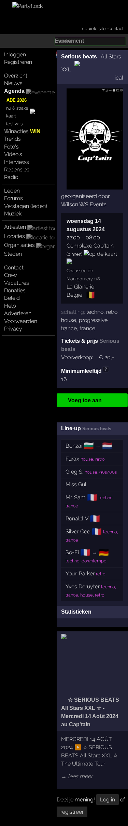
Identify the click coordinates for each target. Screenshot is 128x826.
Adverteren (17, 313)
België (74, 295)
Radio (11, 177)
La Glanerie (80, 286)
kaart (11, 115)
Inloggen (15, 54)
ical (119, 77)
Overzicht (15, 75)
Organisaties (19, 245)
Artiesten (15, 227)
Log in (107, 799)
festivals (14, 123)
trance (87, 328)
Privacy (13, 328)
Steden (13, 254)
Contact (14, 267)
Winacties (22, 131)
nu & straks (17, 108)
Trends (12, 139)
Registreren (18, 62)
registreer (72, 812)
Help (10, 306)
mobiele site (93, 28)
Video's (13, 154)
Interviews (16, 162)
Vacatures (16, 283)
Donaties (15, 290)
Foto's (11, 146)
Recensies (16, 169)
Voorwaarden (20, 321)
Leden (12, 190)
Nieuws (13, 83)
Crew (10, 275)
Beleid (12, 298)
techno (94, 312)
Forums (13, 198)
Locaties (14, 236)
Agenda (14, 91)
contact (116, 28)
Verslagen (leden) (25, 206)
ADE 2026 (16, 100)
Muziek (13, 213)
